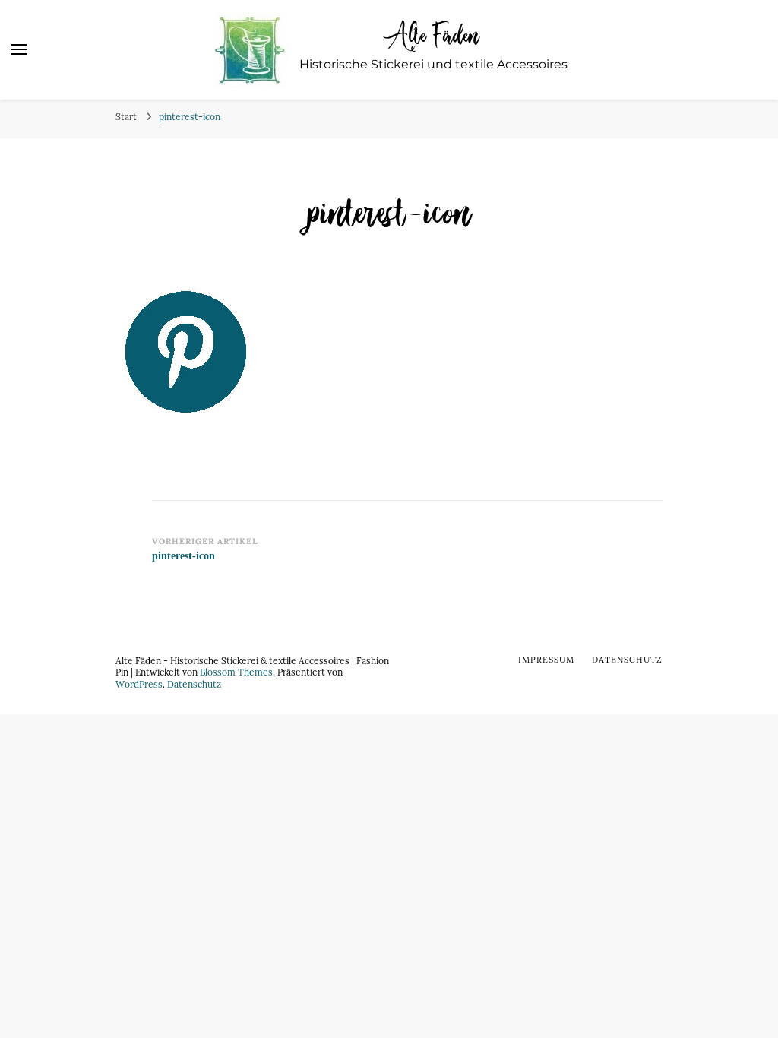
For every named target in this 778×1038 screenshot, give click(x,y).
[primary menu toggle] (19, 49)
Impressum (546, 659)
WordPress (139, 684)
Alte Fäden (433, 34)
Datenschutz (194, 684)
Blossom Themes (236, 672)
